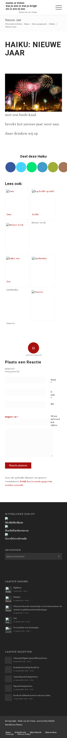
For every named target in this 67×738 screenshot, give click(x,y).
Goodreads (19, 538)
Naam (53, 381)
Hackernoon (20, 530)
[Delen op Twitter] (21, 167)
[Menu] (57, 7)
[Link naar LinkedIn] (59, 728)
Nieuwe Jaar (13, 20)
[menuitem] (48, 7)
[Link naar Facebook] (42, 728)
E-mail (53, 395)
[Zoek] (48, 7)
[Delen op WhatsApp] (32, 167)
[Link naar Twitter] (37, 728)
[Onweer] (43, 305)
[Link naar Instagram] (53, 728)
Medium (17, 522)
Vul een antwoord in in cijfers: (55, 421)
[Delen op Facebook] (10, 167)
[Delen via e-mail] (53, 167)
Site (52, 404)
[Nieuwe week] (17, 238)
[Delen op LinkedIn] (42, 167)
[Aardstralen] (43, 271)
